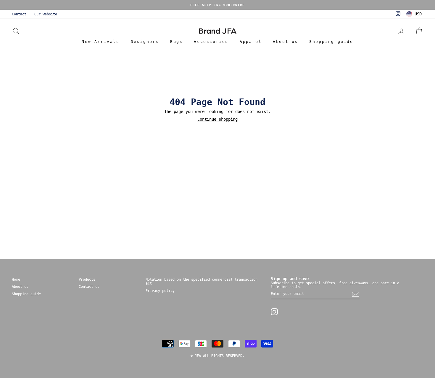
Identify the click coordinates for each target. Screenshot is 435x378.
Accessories (211, 41)
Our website (45, 14)
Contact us (89, 287)
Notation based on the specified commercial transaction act (201, 281)
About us (285, 41)
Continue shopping (217, 119)
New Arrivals (100, 41)
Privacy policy (160, 291)
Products (87, 279)
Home (16, 279)
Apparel (251, 41)
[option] (217, 5)
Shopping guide (331, 41)
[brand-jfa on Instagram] (274, 311)
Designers (145, 41)
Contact (19, 14)
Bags (176, 41)
